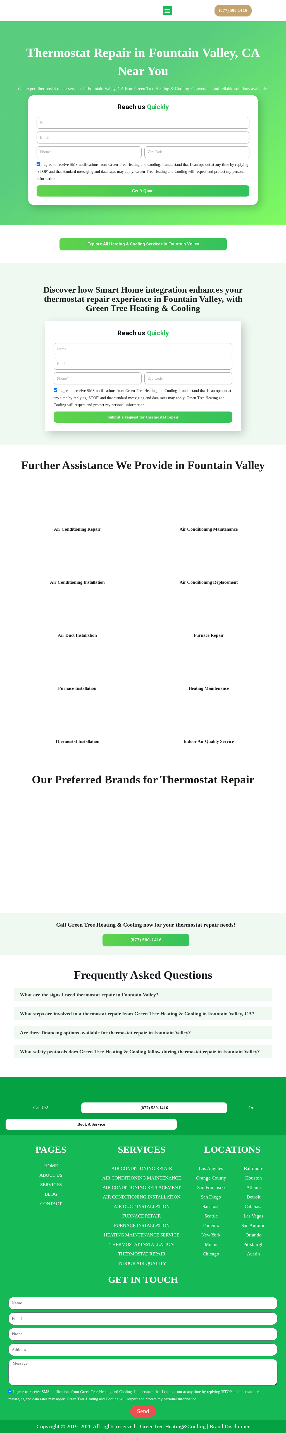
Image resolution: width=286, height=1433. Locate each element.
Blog (51, 1194)
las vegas (253, 1216)
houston (253, 1178)
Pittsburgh (253, 1244)
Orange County (211, 1178)
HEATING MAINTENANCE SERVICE (141, 1235)
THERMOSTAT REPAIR (141, 1254)
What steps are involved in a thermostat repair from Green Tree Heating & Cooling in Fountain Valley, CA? (137, 1013)
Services (51, 1184)
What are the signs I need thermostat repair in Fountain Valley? (89, 994)
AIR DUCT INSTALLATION (142, 1206)
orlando (254, 1235)
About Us (50, 1175)
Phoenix (211, 1225)
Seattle (211, 1216)
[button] (167, 10)
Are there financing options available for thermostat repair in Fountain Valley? (105, 1032)
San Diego (211, 1197)
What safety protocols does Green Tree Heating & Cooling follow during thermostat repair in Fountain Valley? (140, 1051)
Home (51, 1165)
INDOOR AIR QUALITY (141, 1263)
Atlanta (253, 1187)
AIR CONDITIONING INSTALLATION (141, 1197)
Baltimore (253, 1168)
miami (211, 1244)
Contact (51, 1203)
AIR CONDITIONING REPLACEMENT (142, 1187)
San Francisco (211, 1187)
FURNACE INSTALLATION (142, 1225)
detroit (254, 1197)
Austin (253, 1254)
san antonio (253, 1225)
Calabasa (254, 1206)
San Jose (211, 1206)
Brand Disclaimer (229, 1426)
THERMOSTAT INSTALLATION (141, 1244)
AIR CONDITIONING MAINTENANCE (141, 1178)
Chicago (211, 1254)
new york (211, 1235)
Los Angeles (211, 1168)
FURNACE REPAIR (141, 1216)
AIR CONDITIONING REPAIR (141, 1168)
